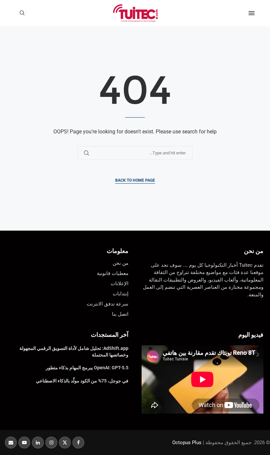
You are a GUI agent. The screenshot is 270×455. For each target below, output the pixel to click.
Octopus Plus (187, 442)
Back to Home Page (135, 180)
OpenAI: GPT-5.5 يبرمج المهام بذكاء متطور (87, 367)
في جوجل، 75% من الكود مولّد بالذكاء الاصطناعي (82, 380)
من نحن (253, 250)
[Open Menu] (252, 13)
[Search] (22, 13)
